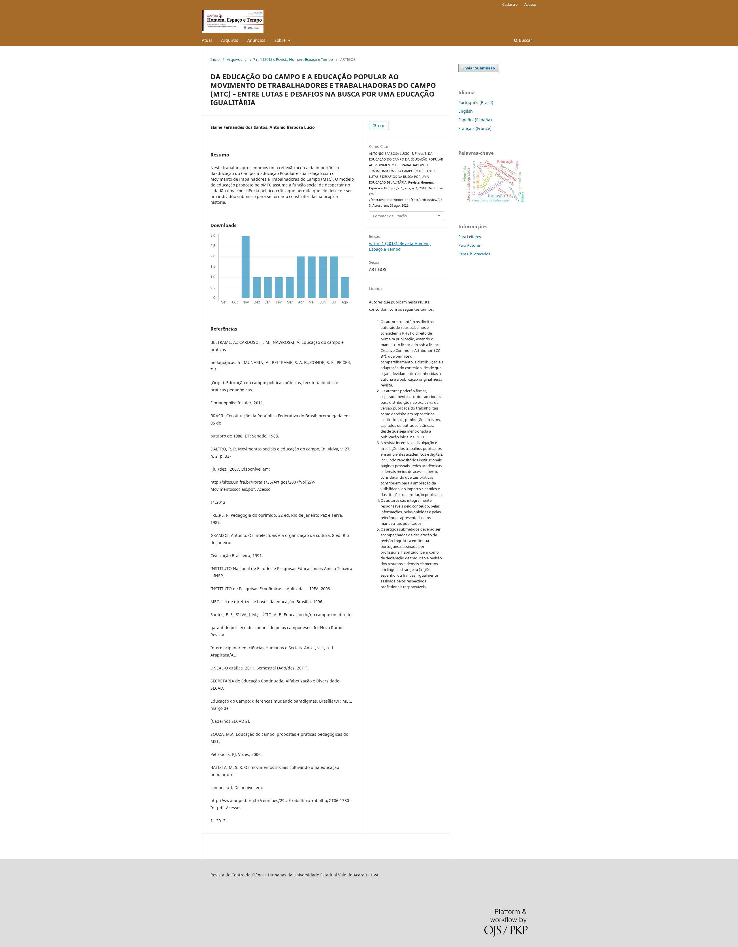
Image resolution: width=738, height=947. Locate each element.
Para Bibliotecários (474, 253)
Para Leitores (469, 236)
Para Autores (469, 245)
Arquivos (229, 40)
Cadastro (510, 4)
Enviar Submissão (478, 68)
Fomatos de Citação (390, 215)
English (465, 111)
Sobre (280, 40)
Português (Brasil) (475, 102)
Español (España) (475, 119)
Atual (207, 40)
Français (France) (475, 128)
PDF (381, 126)
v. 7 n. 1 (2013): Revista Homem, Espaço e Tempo (291, 59)
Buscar (525, 40)
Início (215, 59)
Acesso (530, 4)
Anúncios (256, 40)
